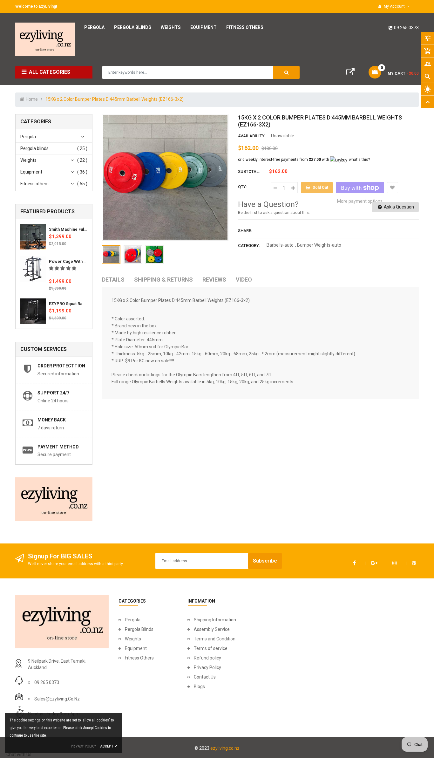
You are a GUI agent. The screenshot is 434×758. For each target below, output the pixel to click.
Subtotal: (249, 171)
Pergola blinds (34, 148)
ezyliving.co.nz (225, 748)
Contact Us (205, 676)
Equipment (31, 171)
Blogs (199, 686)
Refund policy (207, 657)
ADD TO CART (313, 741)
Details (113, 279)
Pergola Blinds (139, 629)
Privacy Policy (207, 667)
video (244, 279)
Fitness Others (139, 657)
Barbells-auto (280, 245)
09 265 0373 (406, 27)
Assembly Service (212, 629)
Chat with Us (18, 754)
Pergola (28, 136)
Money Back (51, 419)
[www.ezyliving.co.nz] (62, 621)
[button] (63, 268)
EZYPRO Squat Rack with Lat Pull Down (86, 303)
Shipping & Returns (163, 279)
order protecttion (61, 365)
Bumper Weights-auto (319, 245)
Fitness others (34, 183)
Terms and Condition (214, 638)
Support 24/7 (53, 392)
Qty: (242, 186)
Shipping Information (215, 619)
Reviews (214, 279)
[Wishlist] (392, 187)
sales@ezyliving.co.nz (57, 698)
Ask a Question (398, 206)
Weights (28, 160)
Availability (251, 135)
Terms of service (210, 648)
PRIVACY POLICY (83, 746)
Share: (245, 230)
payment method (58, 446)
